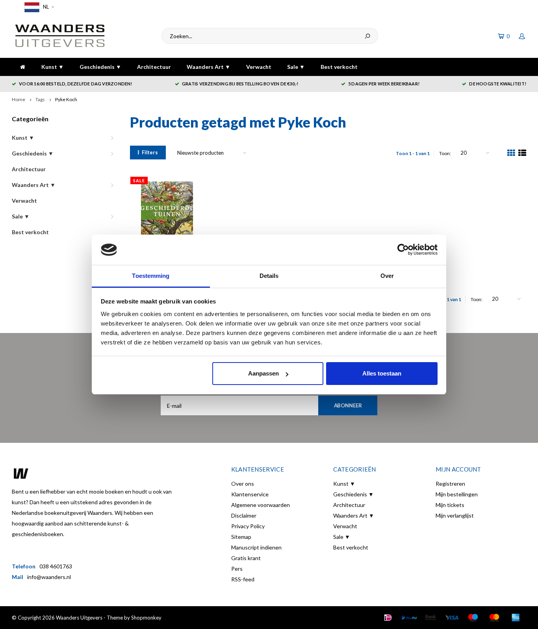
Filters (150, 152)
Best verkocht (339, 66)
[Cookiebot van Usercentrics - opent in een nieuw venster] (403, 250)
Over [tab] (387, 275)
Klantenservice (250, 494)
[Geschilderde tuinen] (167, 213)
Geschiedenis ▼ (100, 66)
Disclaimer (243, 515)
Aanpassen (263, 373)
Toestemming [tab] (150, 275)
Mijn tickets (450, 504)
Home (18, 99)
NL (45, 7)
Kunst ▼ (52, 66)
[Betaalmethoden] (388, 617)
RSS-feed (242, 579)
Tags (40, 99)
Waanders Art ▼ (208, 66)
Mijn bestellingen (457, 494)
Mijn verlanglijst (455, 515)
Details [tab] (269, 275)
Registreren (450, 483)
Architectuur (154, 66)
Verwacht (258, 66)
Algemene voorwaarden (260, 504)
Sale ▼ (296, 66)
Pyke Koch (66, 99)
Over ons (242, 483)
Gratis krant (246, 558)
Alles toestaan (381, 373)
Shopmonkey (146, 617)
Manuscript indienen (256, 547)
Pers (237, 568)
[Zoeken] (367, 36)
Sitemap (241, 536)
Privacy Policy (248, 526)
